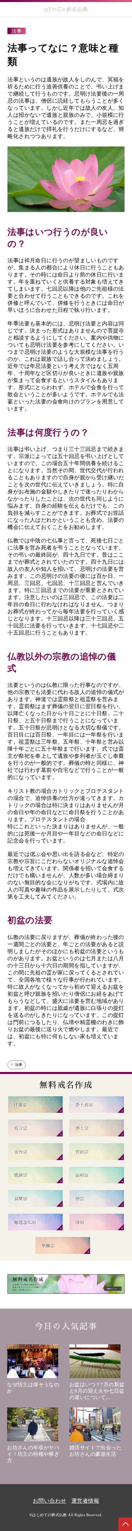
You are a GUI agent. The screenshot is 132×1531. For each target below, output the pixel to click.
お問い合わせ (49, 1501)
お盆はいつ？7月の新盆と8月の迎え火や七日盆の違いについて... (96, 1391)
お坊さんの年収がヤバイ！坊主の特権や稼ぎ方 (33, 1454)
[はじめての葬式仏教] (66, 9)
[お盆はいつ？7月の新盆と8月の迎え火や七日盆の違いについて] (97, 1362)
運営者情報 (85, 1501)
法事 (19, 1065)
